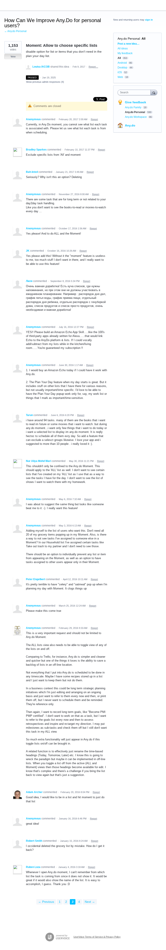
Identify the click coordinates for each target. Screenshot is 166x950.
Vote (13, 56)
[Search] (153, 92)
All (143, 38)
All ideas (123, 48)
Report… (93, 66)
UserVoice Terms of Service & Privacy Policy (97, 936)
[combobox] (135, 92)
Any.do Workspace (136, 116)
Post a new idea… (128, 43)
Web (120, 77)
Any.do (130, 125)
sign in (149, 19)
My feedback (125, 53)
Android (122, 62)
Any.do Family (133, 107)
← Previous (46, 901)
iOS (120, 72)
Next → (90, 901)
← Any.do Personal (15, 31)
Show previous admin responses (45, 82)
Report (94, 119)
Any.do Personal (129, 38)
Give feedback (135, 102)
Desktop (122, 67)
